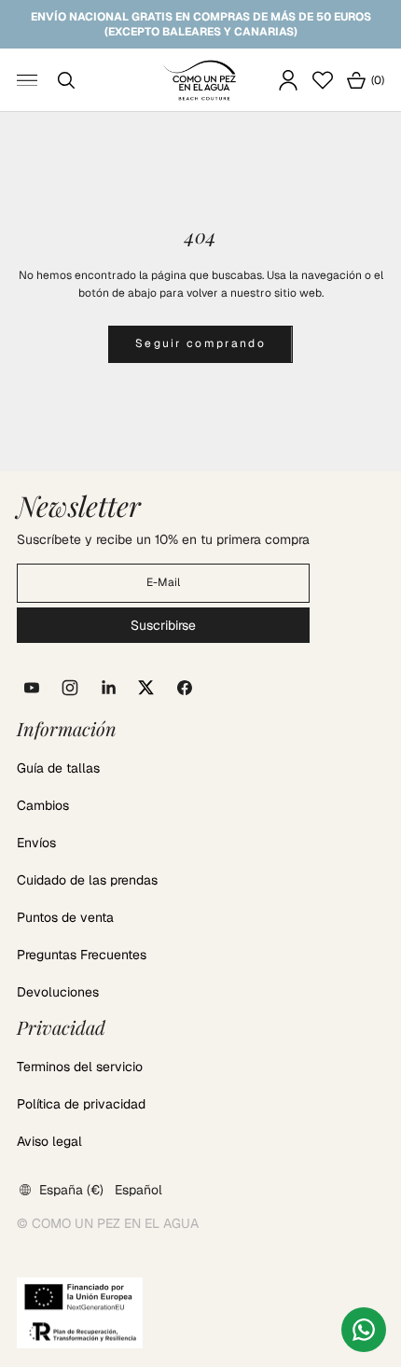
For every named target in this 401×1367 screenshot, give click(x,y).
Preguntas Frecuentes (81, 954)
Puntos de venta (65, 917)
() (365, 82)
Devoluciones (58, 991)
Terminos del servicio (80, 1066)
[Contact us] (363, 1329)
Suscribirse (163, 625)
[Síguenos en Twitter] (146, 688)
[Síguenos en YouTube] (32, 688)
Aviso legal (49, 1141)
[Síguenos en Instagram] (70, 688)
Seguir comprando (200, 343)
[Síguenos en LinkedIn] (108, 688)
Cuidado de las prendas (87, 880)
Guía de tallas (58, 768)
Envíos (36, 842)
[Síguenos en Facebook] (185, 688)
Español (138, 1189)
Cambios (43, 805)
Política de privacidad (81, 1103)
